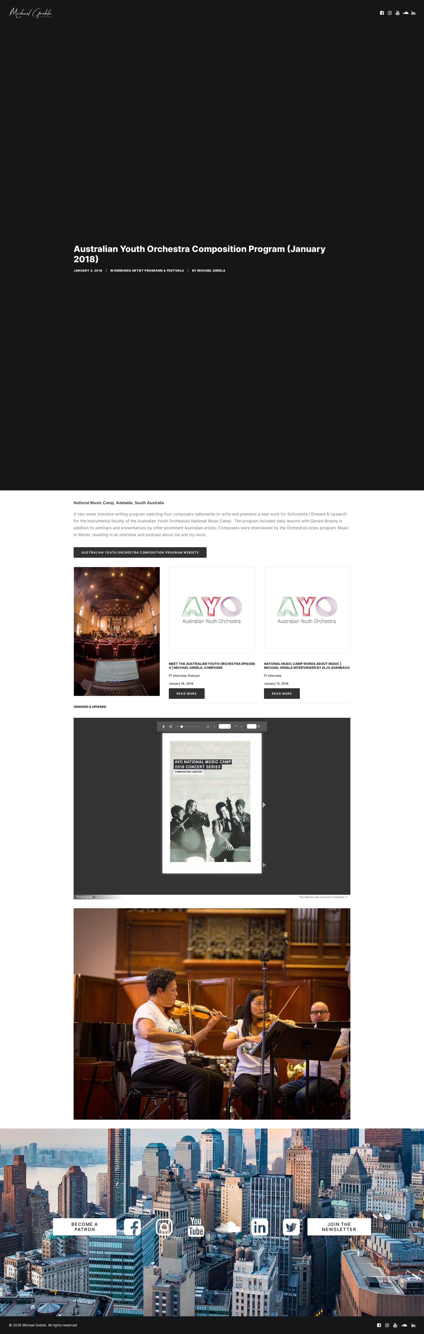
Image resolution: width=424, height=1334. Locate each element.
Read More (187, 870)
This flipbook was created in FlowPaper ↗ (323, 1073)
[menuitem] (382, 13)
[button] (382, 13)
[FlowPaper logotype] (86, 1074)
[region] (212, 1190)
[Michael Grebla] (31, 13)
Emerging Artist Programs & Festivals (149, 359)
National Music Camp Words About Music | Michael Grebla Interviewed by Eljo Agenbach (307, 842)
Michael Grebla (211, 359)
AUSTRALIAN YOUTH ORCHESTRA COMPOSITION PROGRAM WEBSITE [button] (140, 729)
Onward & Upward (90, 883)
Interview (179, 852)
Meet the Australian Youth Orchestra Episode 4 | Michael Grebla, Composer (212, 842)
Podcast (194, 852)
